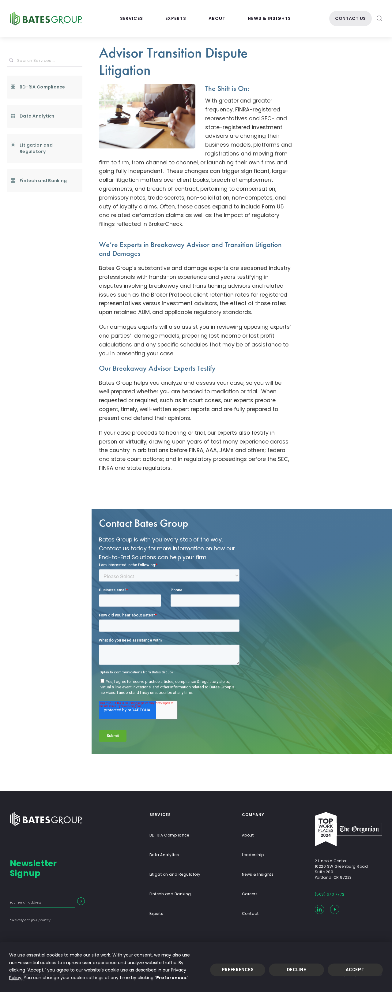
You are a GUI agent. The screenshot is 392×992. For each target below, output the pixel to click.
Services (131, 18)
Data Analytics (37, 116)
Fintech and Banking (43, 181)
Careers (250, 894)
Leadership (253, 854)
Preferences (238, 969)
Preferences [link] (171, 978)
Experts (175, 18)
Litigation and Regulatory (36, 148)
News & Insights (269, 18)
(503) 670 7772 (330, 894)
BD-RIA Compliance (42, 87)
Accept (355, 969)
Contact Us (350, 18)
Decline (296, 969)
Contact (250, 913)
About (217, 18)
